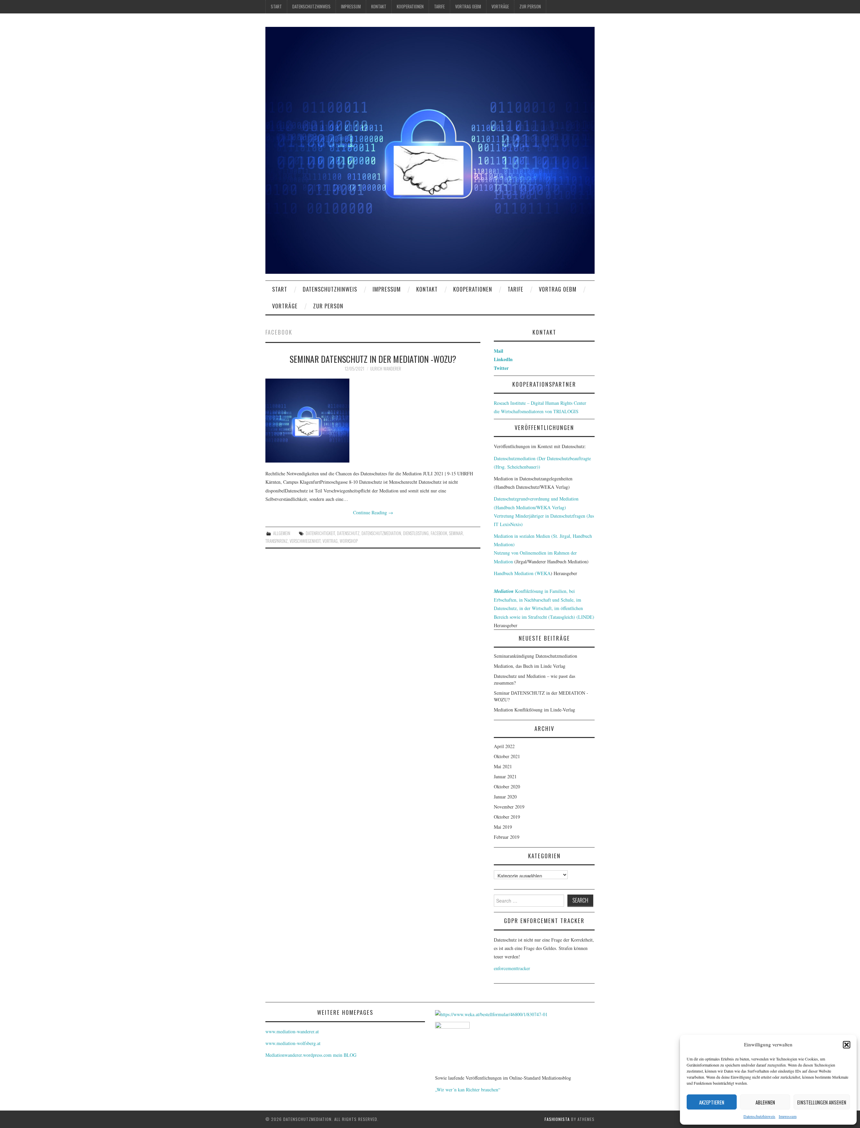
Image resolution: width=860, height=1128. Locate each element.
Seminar (456, 533)
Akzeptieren (711, 1102)
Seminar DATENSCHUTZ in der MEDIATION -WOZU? (373, 358)
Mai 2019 (503, 827)
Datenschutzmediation (381, 533)
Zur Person (530, 6)
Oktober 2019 (507, 817)
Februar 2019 (506, 837)
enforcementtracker (512, 968)
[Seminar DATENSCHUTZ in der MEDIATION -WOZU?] (372, 421)
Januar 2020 (505, 796)
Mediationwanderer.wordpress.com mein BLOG (310, 1055)
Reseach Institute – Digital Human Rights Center (540, 403)
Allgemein (281, 533)
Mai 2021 (503, 766)
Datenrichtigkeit (320, 533)
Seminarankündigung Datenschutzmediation (535, 656)
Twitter (501, 368)
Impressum (788, 1116)
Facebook (439, 533)
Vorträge (500, 6)
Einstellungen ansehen (821, 1102)
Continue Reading (373, 512)
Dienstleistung (416, 533)
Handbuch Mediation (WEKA (522, 573)
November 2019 (509, 807)
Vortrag (330, 541)
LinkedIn (503, 359)
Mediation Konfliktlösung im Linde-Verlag (534, 709)
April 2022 (504, 746)
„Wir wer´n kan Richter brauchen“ (467, 1089)
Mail (498, 350)
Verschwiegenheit (305, 541)
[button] (846, 1044)
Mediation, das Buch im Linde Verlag (529, 666)
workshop (349, 541)
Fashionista (557, 1119)
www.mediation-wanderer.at (292, 1031)
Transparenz (276, 541)
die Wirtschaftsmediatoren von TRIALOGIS (536, 411)
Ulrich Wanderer (385, 368)
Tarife (439, 6)
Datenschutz (348, 533)
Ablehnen (765, 1102)
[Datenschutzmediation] (430, 149)
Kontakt (378, 6)
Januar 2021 (505, 776)
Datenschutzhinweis (759, 1116)
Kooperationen (410, 6)
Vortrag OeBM (468, 6)
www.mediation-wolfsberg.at (292, 1043)
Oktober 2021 (507, 756)
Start (276, 6)
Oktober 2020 (507, 786)
